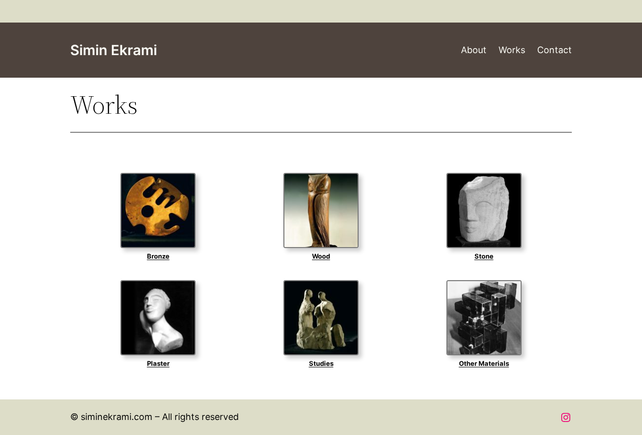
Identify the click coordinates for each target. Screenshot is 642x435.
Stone (484, 256)
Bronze (158, 256)
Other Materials (484, 363)
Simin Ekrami (113, 50)
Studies (321, 363)
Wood (321, 256)
